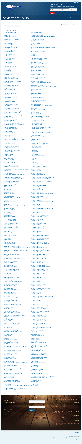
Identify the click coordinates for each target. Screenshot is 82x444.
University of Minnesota (36, 251)
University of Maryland (36, 234)
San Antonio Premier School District (39, 69)
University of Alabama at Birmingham (39, 166)
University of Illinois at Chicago (37, 213)
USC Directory (34, 331)
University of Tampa (35, 301)
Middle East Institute (8, 319)
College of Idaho (7, 135)
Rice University (34, 54)
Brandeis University (8, 75)
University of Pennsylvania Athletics (38, 282)
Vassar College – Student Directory (38, 342)
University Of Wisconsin (36, 322)
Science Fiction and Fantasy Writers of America (41, 82)
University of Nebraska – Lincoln (38, 265)
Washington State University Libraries (39, 357)
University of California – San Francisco (39, 186)
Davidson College (7, 170)
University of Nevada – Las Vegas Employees (40, 269)
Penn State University (8, 384)
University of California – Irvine (37, 182)
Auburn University (7, 48)
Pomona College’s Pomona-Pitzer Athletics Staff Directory (43, 36)
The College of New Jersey (36, 124)
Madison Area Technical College (10, 300)
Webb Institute (34, 360)
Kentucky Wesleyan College (10, 274)
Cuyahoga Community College (10, 163)
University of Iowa (35, 220)
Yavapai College (34, 384)
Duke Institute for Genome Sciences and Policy (14, 178)
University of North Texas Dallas (38, 273)
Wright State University (36, 380)
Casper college (7, 105)
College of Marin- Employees (10, 138)
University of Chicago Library (37, 189)
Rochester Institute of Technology (38, 56)
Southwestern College (35, 98)
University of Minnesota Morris (37, 255)
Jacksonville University (8, 262)
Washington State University (37, 355)
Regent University (35, 50)
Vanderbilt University (35, 339)
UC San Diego (34, 158)
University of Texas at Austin (37, 304)
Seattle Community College (37, 85)
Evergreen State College (9, 196)
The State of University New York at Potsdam (41, 136)
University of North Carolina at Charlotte (39, 270)
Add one (65, 24)
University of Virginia (35, 314)
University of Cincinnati (36, 190)
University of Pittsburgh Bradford (38, 286)
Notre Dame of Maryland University (11, 365)
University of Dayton (35, 199)
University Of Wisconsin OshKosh (38, 326)
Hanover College (7, 228)
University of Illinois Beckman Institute (39, 216)
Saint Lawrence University (36, 61)
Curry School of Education (9, 162)
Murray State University (9, 334)
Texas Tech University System (37, 121)
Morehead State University (9, 332)
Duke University (7, 180)
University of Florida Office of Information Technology (42, 208)
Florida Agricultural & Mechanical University (13, 197)
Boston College (7, 69)
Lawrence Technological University (11, 284)
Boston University (7, 71)
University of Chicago (35, 188)
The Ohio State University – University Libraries (41, 134)
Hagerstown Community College (11, 227)
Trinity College (34, 150)
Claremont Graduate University (10, 121)
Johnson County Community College (11, 269)
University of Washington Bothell (38, 319)
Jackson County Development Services (12, 261)
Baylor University (7, 59)
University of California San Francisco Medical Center (42, 177)
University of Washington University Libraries (40, 320)
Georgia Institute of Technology (10, 222)
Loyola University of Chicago (10, 295)
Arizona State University (9, 43)
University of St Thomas (36, 300)
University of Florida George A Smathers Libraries (41, 207)
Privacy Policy (7, 411)
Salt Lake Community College (37, 67)
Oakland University (8, 369)
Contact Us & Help (8, 404)
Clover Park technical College (10, 127)
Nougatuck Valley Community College (12, 366)
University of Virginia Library (37, 315)
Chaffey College (7, 113)
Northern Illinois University (9, 357)
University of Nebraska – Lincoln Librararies (40, 266)
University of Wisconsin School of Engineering (41, 327)
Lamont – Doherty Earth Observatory (12, 280)
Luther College (7, 296)
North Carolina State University (10, 349)
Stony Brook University (36, 107)
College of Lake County (9, 136)
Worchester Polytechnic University (38, 378)
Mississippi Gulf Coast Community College (13, 324)
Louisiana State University (9, 292)
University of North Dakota (37, 272)
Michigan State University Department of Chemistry (15, 315)
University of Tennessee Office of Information (41, 303)
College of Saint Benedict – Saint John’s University (14, 139)
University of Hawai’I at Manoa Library (39, 211)
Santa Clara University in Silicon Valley (39, 74)
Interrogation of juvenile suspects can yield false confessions (66, 423)
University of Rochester (36, 291)
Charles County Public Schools (10, 117)
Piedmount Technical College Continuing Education (15, 388)
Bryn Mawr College (8, 82)
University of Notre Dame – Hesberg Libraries (41, 278)
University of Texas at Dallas (37, 307)
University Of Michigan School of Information (40, 250)
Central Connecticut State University (12, 108)
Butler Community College (9, 89)
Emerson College (7, 189)
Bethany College (7, 65)
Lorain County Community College (11, 289)
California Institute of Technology (11, 92)
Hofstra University (8, 238)
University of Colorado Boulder (37, 192)
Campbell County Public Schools (11, 96)
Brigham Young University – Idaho (11, 78)
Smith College (34, 94)
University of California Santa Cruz (38, 180)
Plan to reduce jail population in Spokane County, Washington (66, 405)
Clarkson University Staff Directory (11, 123)
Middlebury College (8, 320)
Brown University (7, 79)
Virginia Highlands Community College (39, 345)
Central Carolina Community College (11, 107)
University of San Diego (36, 292)
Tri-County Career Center (36, 148)
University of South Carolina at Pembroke (40, 295)
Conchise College (7, 153)
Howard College (7, 239)
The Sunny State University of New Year (39, 138)
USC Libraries (34, 332)
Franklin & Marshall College (9, 213)
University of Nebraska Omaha (37, 263)
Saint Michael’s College (36, 65)
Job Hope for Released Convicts (63, 418)
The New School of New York (37, 128)
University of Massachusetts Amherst (39, 240)
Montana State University (9, 328)
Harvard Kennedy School (9, 231)
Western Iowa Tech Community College (39, 368)
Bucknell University (8, 84)
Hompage (6, 400)
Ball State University (8, 52)
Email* (30, 404)
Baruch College (7, 55)
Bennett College (7, 63)
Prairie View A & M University (37, 40)
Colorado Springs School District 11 (11, 144)
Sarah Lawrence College (36, 78)
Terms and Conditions (8, 409)
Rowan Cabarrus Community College (39, 58)
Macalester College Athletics (10, 299)
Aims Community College (9, 33)
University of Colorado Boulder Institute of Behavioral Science (44, 193)
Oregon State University (9, 378)
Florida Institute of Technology (10, 201)
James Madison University (9, 263)
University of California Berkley (37, 171)
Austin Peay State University (10, 51)
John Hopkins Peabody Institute (11, 266)
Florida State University (9, 208)
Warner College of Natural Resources (39, 351)
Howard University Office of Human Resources (14, 240)
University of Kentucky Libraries (38, 228)
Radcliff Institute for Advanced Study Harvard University (43, 47)
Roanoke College (34, 55)
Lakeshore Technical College (10, 278)
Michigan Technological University (11, 316)
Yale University (34, 383)
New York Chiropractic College (10, 341)
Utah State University (35, 334)
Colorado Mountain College (10, 142)
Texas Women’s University (36, 123)
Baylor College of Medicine (9, 58)
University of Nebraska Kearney (38, 262)
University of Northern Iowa (37, 276)
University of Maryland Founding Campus (40, 238)
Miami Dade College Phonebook (11, 311)
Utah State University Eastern (37, 335)
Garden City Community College (11, 217)
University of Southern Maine (37, 299)
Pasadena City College (9, 383)
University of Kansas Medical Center (39, 223)
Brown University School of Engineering (12, 81)
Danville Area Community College (11, 166)
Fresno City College (8, 215)
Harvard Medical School (9, 232)
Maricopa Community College (10, 301)
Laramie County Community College (11, 282)
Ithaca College (7, 259)
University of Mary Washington (37, 231)
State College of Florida (36, 104)
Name (30, 399)
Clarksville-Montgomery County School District (14, 124)
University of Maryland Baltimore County (40, 235)
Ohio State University (8, 372)
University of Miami (35, 246)
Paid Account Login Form (9, 402)
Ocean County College (9, 370)
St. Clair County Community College (38, 100)
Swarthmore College (35, 111)
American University (8, 38)
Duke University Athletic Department (12, 181)
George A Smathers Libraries (10, 219)
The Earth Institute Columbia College (39, 125)
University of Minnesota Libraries (38, 254)
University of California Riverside (38, 174)
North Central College (8, 351)
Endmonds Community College (10, 194)
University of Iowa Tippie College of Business (40, 222)
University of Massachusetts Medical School (40, 245)
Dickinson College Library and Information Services (14, 174)
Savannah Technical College (37, 81)
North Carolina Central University (11, 347)
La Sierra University (8, 276)
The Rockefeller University (36, 135)
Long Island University (8, 288)
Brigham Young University (9, 77)
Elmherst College (7, 186)
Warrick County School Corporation (38, 353)
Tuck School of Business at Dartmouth (39, 153)
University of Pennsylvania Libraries (38, 284)
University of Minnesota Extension (38, 253)
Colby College (7, 130)
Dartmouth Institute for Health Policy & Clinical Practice (16, 169)
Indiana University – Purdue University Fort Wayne (14, 249)
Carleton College (7, 100)
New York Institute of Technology (11, 342)
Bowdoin (6, 73)
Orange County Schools (9, 377)
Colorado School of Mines (9, 143)
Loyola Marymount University (10, 293)
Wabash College (34, 347)
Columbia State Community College (11, 148)
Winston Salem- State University (38, 374)
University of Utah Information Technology (40, 311)
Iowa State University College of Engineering (13, 258)
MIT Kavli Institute (8, 327)
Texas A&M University (35, 119)
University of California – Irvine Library (39, 184)
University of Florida (35, 205)
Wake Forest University (36, 349)
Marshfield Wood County (9, 303)
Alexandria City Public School (10, 36)
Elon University (7, 188)
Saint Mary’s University (36, 62)
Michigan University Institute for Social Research (14, 318)
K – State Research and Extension (11, 270)
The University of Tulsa (36, 146)
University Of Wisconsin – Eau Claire (39, 328)
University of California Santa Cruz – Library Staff (41, 181)
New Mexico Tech (8, 338)
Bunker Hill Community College (10, 86)
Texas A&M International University (38, 117)
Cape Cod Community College (10, 97)
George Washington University (10, 220)
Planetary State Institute (36, 33)
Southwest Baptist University (37, 97)
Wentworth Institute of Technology (38, 362)
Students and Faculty (74, 17)
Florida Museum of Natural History (11, 207)
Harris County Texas (8, 230)
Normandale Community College (11, 345)
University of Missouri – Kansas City (39, 258)
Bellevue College (7, 61)
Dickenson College (8, 173)
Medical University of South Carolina (11, 305)
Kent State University (8, 273)
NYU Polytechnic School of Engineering (12, 368)
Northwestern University (9, 360)
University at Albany (35, 163)
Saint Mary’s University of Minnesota (39, 63)
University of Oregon (35, 280)
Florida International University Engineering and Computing (16, 205)
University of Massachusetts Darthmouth (40, 243)
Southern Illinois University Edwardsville (39, 96)
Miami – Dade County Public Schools (12, 312)
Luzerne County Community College (11, 297)
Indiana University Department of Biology (13, 246)
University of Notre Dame (36, 277)
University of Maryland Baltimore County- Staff (41, 236)
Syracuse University (35, 112)
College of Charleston (8, 134)
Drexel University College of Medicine (12, 177)
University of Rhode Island (36, 289)
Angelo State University (9, 42)
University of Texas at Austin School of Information (42, 305)
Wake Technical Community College (38, 350)
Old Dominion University (9, 376)
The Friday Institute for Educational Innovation (41, 127)
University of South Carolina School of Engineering (42, 296)
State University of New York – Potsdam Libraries (41, 105)
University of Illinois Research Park (38, 217)
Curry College (7, 161)
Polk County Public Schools (37, 35)
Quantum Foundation (35, 46)
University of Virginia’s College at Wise (39, 316)
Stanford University (35, 102)
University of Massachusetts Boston (39, 242)
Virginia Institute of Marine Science (38, 346)
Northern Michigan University (10, 358)
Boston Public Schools (9, 70)
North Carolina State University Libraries (12, 350)
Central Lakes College (8, 109)
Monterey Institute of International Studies (13, 331)
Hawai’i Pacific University (9, 236)
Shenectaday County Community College (40, 92)
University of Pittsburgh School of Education (40, 288)
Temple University (35, 115)
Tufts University (34, 154)
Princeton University (35, 43)
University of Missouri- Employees (38, 259)
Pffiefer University (8, 387)
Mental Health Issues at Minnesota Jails (65, 400)
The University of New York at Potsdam (39, 143)
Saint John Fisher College (36, 59)
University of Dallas (35, 197)
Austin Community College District (11, 50)
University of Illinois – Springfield (38, 219)
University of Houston (35, 212)
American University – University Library (12, 39)
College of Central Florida (9, 132)
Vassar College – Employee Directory (39, 341)
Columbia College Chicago (9, 147)
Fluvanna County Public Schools (11, 209)
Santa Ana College (35, 73)
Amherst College (7, 40)
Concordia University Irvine (9, 154)
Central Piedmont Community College (12, 112)
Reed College (34, 48)
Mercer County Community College (11, 307)
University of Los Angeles (36, 230)
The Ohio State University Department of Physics (41, 132)
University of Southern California (38, 297)
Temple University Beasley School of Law (40, 116)
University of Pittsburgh (36, 285)
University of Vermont (35, 312)
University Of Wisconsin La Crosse (38, 324)
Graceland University (8, 224)
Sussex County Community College (38, 109)
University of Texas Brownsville (37, 309)
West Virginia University (36, 366)
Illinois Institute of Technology (10, 242)
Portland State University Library (38, 39)
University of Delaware (36, 200)
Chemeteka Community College (10, 119)
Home (68, 17)
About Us (6, 407)
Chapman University (8, 116)
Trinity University (34, 151)
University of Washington (36, 318)
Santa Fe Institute (35, 75)
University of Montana (36, 261)
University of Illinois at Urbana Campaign (39, 215)
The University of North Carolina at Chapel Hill (41, 144)
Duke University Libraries (9, 182)
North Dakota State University (10, 353)
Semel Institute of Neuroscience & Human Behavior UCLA (43, 86)
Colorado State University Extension (11, 146)
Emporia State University (9, 193)
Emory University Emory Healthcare (11, 190)
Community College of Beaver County (12, 150)
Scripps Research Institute (36, 84)
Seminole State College (36, 89)
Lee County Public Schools (9, 285)
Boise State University (8, 67)
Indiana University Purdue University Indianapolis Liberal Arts (17, 247)
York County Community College (38, 387)
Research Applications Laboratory (38, 52)
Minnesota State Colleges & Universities (12, 323)
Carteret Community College (10, 102)
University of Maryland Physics (37, 239)
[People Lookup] (13, 7)
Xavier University (34, 381)
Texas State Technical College (37, 120)
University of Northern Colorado (38, 274)
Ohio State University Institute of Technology (13, 373)
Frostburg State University (9, 216)
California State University (9, 94)
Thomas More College (36, 147)
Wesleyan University (35, 365)
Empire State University (9, 192)
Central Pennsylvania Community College (12, 111)
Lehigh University (7, 286)
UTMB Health (34, 337)
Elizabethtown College (8, 185)
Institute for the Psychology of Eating (12, 254)
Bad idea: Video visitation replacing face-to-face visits (66, 412)
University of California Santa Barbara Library (40, 178)
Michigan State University (9, 314)
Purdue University (35, 44)
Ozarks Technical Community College (12, 381)
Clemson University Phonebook (10, 125)
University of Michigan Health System (39, 247)
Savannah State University (36, 79)
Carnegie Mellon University (9, 101)
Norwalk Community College (10, 364)
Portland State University (36, 38)
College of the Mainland (9, 140)
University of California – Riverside (38, 185)
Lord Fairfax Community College (11, 291)
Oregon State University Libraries (11, 380)
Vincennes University (35, 343)
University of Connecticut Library (38, 196)
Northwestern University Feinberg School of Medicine (15, 362)
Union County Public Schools (37, 161)
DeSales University (8, 171)
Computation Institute (8, 151)
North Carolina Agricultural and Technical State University (16, 346)
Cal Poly (5, 90)
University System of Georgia (37, 330)
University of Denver (35, 204)
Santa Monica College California (38, 77)
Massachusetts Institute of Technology (12, 304)
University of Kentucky (36, 224)
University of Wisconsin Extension (38, 323)
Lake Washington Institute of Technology (12, 277)
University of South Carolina (37, 293)
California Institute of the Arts (10, 93)
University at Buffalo (35, 165)
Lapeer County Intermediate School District (13, 281)
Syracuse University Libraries (37, 113)
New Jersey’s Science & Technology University (14, 337)
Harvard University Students (10, 235)
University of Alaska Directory (37, 167)
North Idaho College (8, 354)
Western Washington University (37, 373)
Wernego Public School (36, 364)
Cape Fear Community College (10, 98)
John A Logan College (8, 265)
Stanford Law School (35, 101)
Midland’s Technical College (10, 322)
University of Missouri (35, 257)
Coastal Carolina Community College (12, 128)
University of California (36, 170)
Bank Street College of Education (11, 54)
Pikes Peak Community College (10, 389)
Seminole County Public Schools (38, 88)
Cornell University (7, 155)
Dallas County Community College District (13, 165)
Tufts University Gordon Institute (38, 155)
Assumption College (8, 46)
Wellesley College (34, 361)
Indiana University (7, 245)
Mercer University (7, 308)
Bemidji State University (9, 62)
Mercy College (7, 309)
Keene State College (8, 272)
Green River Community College (10, 226)
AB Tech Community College (10, 32)
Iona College (6, 255)
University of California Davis (37, 173)
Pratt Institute (34, 42)
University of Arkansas (36, 169)
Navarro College (7, 335)
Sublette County (34, 108)
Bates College (7, 56)
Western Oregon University (37, 372)
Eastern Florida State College (10, 184)
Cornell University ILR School (10, 159)
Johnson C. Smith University (10, 268)
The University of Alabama (36, 139)
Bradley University (8, 74)
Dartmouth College (8, 167)
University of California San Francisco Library (40, 176)
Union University (34, 162)
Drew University (7, 176)
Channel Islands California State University (13, 115)
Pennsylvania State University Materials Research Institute (16, 385)
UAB (32, 157)
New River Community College (10, 339)
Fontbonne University (8, 211)
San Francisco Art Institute (37, 71)
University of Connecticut (36, 194)
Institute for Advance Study (10, 253)
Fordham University (8, 212)
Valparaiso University (35, 338)
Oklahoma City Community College (11, 374)
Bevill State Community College (10, 66)
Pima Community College (36, 32)
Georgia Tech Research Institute (11, 223)
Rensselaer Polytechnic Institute (38, 51)
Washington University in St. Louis (38, 358)
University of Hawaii (35, 209)
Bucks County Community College (11, 85)
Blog (5, 414)
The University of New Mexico (37, 142)
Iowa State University (8, 257)
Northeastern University (9, 355)
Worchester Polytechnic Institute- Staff (39, 377)
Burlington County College (9, 88)
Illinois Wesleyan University (9, 243)
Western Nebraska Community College (39, 370)
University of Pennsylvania (36, 281)
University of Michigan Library (37, 249)
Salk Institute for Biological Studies (38, 66)
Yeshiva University (35, 385)
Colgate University (8, 131)
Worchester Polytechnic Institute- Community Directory (43, 376)
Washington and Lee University (37, 354)
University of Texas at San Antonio (38, 308)
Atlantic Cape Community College (11, 47)
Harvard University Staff (9, 234)
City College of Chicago (9, 120)
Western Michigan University (37, 369)
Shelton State (34, 90)
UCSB (32, 159)
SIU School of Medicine (36, 93)
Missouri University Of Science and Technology (14, 326)
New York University (8, 343)
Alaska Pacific (7, 35)
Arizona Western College (9, 44)
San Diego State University (37, 70)
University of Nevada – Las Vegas (38, 268)
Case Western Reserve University (11, 104)
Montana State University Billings (11, 330)
